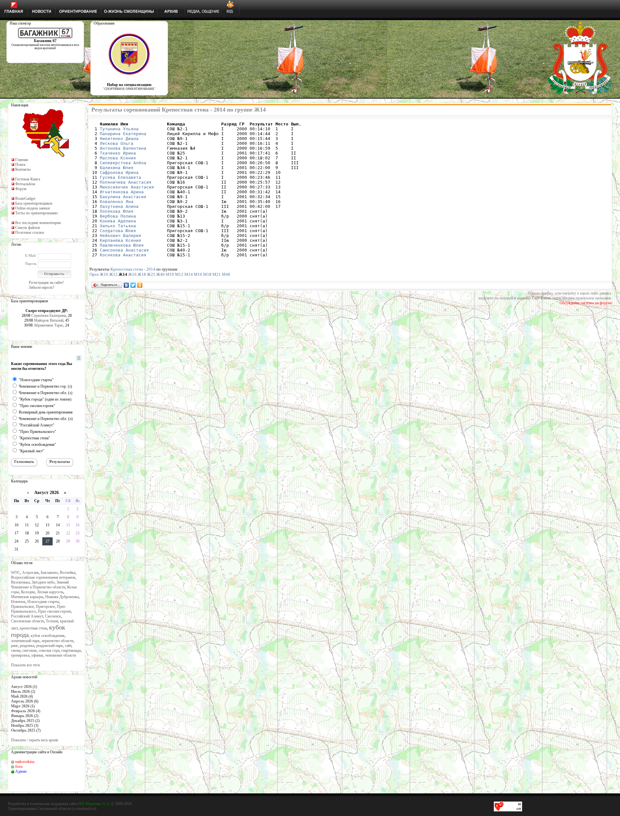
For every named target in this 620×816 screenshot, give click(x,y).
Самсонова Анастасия (124, 250)
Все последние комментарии (38, 222)
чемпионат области (60, 655)
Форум (20, 189)
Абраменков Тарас (48, 325)
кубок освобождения (48, 635)
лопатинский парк (25, 641)
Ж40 (160, 274)
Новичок (18, 601)
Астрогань (30, 572)
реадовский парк (49, 645)
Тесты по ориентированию (36, 213)
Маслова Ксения (118, 158)
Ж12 (113, 274)
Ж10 (104, 274)
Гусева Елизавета (120, 177)
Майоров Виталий (48, 320)
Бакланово (49, 572)
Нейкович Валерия (120, 235)
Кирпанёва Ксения (120, 240)
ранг (14, 645)
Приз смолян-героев (54, 611)
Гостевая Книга (27, 179)
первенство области (57, 641)
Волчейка (67, 572)
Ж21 (151, 274)
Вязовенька (20, 582)
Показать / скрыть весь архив (34, 740)
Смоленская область (27, 621)
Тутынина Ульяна (119, 128)
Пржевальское (22, 606)
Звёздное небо (43, 582)
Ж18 (142, 274)
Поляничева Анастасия (125, 182)
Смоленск (53, 616)
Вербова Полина (118, 216)
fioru (19, 766)
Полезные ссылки (29, 232)
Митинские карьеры (27, 597)
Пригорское (45, 606)
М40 (226, 274)
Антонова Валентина (123, 148)
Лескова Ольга (116, 143)
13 (47, 525)
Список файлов (27, 227)
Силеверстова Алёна (123, 162)
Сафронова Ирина (119, 172)
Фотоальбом (25, 184)
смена (15, 650)
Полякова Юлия (116, 211)
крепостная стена (33, 628)
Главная (21, 159)
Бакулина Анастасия (123, 196)
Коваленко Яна (116, 201)
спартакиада (71, 650)
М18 (207, 274)
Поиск (20, 164)
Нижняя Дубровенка (62, 597)
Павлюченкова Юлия (122, 245)
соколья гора (49, 650)
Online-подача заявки (32, 208)
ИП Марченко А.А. (94, 803)
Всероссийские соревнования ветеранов (43, 577)
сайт (68, 645)
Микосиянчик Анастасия (127, 187)
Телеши (52, 621)
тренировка (20, 655)
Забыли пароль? (41, 287)
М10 (170, 274)
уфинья (37, 655)
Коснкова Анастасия (123, 254)
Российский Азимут (27, 616)
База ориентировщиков (33, 203)
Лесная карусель (50, 592)
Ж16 (132, 274)
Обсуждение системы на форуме (586, 303)
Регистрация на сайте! (46, 282)
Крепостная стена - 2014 (132, 269)
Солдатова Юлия (118, 230)
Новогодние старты (43, 601)
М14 (188, 274)
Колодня (28, 592)
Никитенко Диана (119, 138)
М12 (179, 274)
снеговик (29, 650)
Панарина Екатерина (123, 133)
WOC (15, 572)
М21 (216, 274)
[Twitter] (133, 285)
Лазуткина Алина (119, 206)
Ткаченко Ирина (118, 153)
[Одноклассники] (140, 285)
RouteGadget (25, 198)
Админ (20, 771)
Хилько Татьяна (118, 225)
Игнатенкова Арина (122, 191)
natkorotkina (24, 761)
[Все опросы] (67, 358)
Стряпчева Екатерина (48, 315)
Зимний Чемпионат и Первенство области (40, 584)
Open (94, 274)
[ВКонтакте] (126, 285)
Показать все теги (25, 665)
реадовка (27, 645)
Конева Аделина (118, 221)
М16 (198, 274)
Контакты (23, 169)
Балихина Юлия (116, 167)
